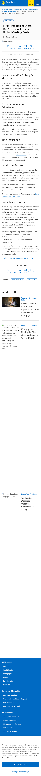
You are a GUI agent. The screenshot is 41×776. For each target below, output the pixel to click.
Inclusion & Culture (10, 695)
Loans (5, 677)
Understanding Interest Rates (29, 299)
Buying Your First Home (9, 11)
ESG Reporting (8, 703)
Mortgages (7, 674)
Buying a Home (32, 9)
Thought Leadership (11, 717)
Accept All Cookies (20, 765)
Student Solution (9, 731)
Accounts (6, 666)
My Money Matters (7, 9)
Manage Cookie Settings (20, 772)
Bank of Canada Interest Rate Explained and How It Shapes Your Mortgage (30, 310)
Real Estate (32, 279)
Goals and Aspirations (20, 9)
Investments (8, 681)
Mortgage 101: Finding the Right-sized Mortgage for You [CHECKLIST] (29, 333)
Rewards (6, 685)
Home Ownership (17, 279)
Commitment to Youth (11, 706)
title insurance (21, 155)
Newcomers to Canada (12, 724)
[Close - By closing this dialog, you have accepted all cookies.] (38, 739)
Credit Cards (8, 670)
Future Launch (9, 728)
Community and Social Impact (15, 699)
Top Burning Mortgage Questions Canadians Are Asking (28, 504)
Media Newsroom (10, 720)
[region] (20, 756)
